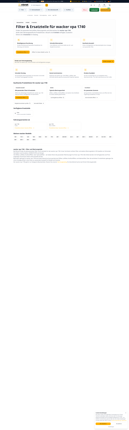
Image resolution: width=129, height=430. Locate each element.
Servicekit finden (38, 103)
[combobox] (100, 1)
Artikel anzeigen (107, 61)
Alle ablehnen (119, 423)
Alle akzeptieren (103, 423)
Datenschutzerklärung (116, 420)
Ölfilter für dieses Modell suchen (40, 52)
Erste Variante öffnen (90, 97)
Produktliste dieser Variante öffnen (23, 128)
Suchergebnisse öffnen (56, 97)
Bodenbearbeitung (105, 9)
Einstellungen (111, 426)
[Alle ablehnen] (126, 413)
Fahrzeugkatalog (62, 162)
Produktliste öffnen (22, 52)
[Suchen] (46, 5)
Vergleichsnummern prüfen (22, 103)
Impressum (124, 420)
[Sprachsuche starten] (94, 5)
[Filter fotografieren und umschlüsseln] (91, 5)
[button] (25, 9)
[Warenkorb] (109, 5)
